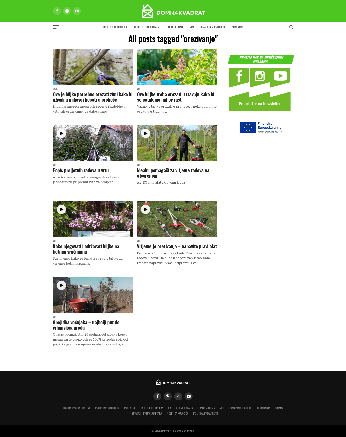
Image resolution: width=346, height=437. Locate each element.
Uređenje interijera (115, 27)
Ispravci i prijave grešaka (146, 413)
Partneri (237, 27)
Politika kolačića (177, 413)
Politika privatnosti (206, 413)
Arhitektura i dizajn (146, 27)
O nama (279, 408)
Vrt (192, 27)
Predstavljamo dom (107, 408)
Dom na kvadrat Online (76, 408)
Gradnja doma (174, 27)
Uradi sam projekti (213, 27)
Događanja (263, 408)
